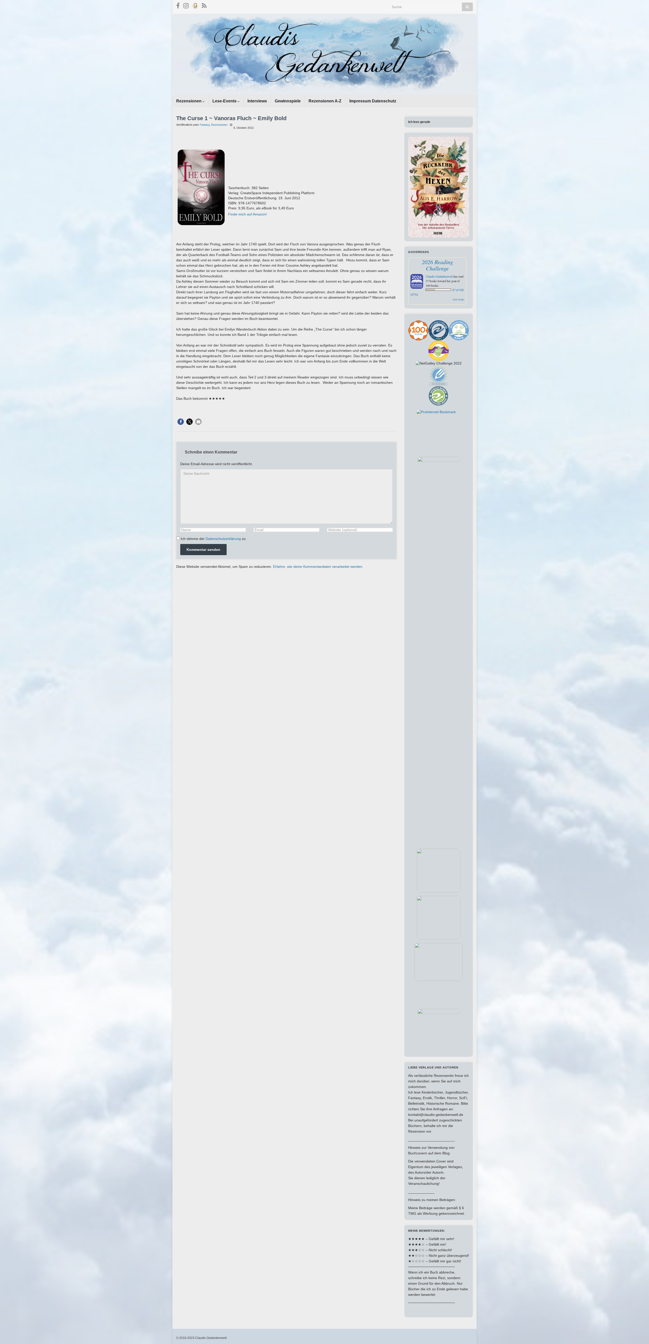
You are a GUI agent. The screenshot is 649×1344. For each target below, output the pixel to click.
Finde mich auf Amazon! (247, 214)
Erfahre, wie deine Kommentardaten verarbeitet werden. (318, 567)
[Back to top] (637, 1332)
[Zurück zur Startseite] (324, 54)
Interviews (257, 101)
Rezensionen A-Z (325, 101)
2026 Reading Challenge (437, 265)
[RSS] (204, 5)
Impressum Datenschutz (372, 101)
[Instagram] (186, 5)
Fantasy (205, 124)
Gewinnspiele (288, 101)
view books (458, 299)
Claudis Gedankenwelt (439, 276)
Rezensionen (189, 101)
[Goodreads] (195, 5)
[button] (180, 422)
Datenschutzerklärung (223, 539)
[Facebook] (178, 5)
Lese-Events (225, 101)
